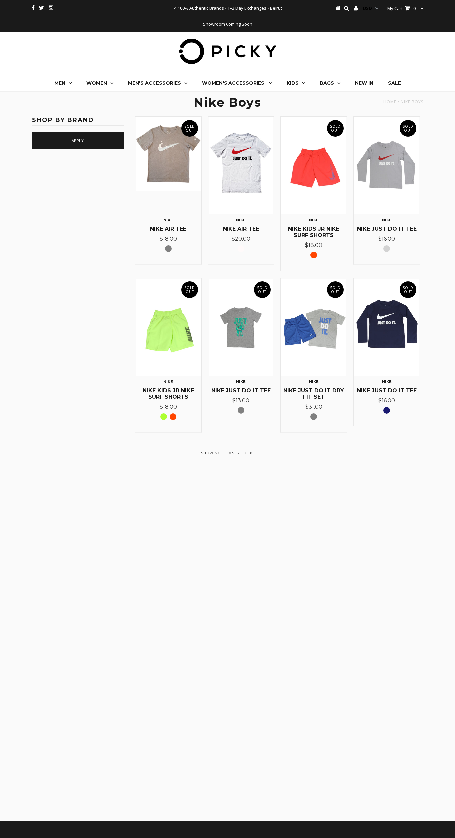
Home (389, 102)
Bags (327, 83)
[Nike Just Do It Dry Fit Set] (314, 327)
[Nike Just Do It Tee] (387, 166)
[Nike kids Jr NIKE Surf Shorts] (314, 166)
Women (96, 83)
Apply (78, 140)
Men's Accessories (154, 83)
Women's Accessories (234, 83)
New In (364, 83)
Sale (394, 83)
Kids (293, 83)
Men (59, 83)
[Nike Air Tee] (168, 154)
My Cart (401, 8)
